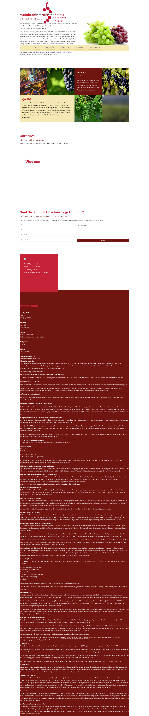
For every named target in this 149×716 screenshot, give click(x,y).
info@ (38, 272)
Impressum (94, 47)
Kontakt (79, 47)
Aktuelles (50, 47)
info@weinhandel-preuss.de (34, 337)
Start (37, 47)
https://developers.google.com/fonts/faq (75, 637)
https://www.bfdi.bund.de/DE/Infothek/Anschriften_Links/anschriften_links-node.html (50, 484)
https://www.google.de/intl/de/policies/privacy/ (106, 661)
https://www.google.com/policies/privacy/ (35, 640)
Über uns (65, 47)
